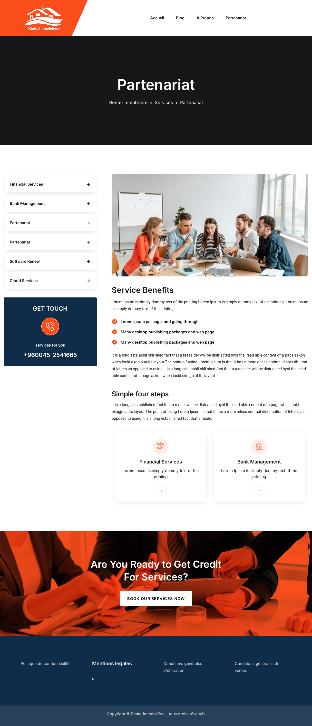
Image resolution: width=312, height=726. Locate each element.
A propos (205, 17)
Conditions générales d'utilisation (182, 667)
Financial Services (26, 184)
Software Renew (25, 261)
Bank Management (27, 203)
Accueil (157, 17)
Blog (180, 17)
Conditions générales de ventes (257, 667)
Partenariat (236, 17)
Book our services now (156, 598)
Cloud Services (24, 280)
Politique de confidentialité (45, 663)
